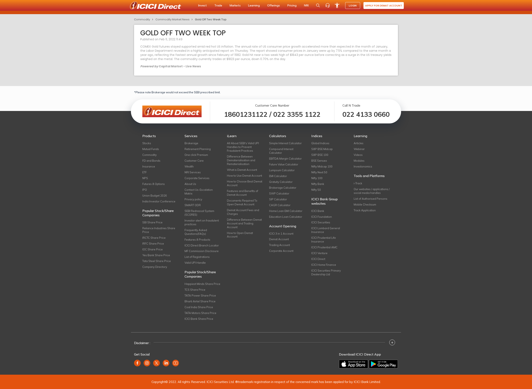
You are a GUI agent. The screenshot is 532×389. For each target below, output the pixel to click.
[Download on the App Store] (353, 364)
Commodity (142, 19)
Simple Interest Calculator (285, 143)
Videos (358, 154)
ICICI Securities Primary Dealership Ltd (326, 272)
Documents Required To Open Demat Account (242, 202)
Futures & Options (153, 184)
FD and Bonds (151, 160)
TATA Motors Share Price (200, 313)
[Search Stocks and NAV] (318, 5)
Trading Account (279, 245)
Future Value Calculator (283, 164)
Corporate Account (281, 250)
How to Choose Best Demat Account (244, 183)
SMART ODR (193, 205)
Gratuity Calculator (281, 181)
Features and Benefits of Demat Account (242, 192)
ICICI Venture (319, 253)
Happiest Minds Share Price (202, 284)
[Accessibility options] (337, 5)
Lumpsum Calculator (282, 170)
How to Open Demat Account (240, 234)
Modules (359, 160)
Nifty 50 (316, 189)
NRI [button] (306, 5)
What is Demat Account (242, 169)
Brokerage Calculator (282, 187)
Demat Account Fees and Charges (243, 211)
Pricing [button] (292, 5)
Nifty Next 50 (319, 172)
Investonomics (363, 166)
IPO (144, 189)
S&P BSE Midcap (322, 149)
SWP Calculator (279, 193)
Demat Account (279, 239)
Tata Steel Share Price (156, 261)
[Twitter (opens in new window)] (156, 363)
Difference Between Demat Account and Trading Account (244, 223)
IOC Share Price (152, 249)
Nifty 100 (317, 178)
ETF (144, 172)
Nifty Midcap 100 (321, 166)
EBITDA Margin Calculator (285, 158)
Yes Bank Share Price (156, 255)
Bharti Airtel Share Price (200, 301)
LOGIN (353, 5)
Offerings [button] (273, 5)
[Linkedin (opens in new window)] (166, 363)
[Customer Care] (327, 5)
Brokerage (191, 143)
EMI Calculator (278, 176)
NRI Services (193, 172)
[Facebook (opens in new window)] (137, 363)
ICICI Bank (317, 211)
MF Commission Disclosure (202, 251)
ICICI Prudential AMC (324, 247)
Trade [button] (218, 5)
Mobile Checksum (365, 204)
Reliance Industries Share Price (158, 230)
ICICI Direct (318, 259)
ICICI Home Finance (323, 264)
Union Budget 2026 (154, 195)
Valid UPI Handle (195, 262)
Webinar (359, 149)
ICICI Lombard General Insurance (325, 230)
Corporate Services (197, 178)
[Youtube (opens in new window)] (175, 363)
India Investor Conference (158, 201)
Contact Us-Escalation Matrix (199, 191)
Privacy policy (193, 199)
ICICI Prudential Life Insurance (323, 239)
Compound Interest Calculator (281, 150)
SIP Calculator (278, 199)
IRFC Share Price (153, 243)
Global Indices (320, 143)
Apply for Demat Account (383, 5)
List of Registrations (197, 257)
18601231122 (245, 114)
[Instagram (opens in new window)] (147, 363)
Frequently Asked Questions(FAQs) (196, 231)
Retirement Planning (198, 149)
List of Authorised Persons (370, 198)
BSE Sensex (319, 160)
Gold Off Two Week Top (211, 19)
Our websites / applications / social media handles (372, 190)
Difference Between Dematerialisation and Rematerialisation (241, 160)
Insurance (148, 166)
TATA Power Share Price (200, 295)
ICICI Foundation (321, 216)
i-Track (358, 183)
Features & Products (197, 239)
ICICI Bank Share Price (199, 318)
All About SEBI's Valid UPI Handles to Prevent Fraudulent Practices (243, 147)
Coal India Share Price (199, 307)
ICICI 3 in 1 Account (281, 233)
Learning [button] (254, 5)
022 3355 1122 (296, 114)
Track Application (365, 210)
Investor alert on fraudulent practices (202, 222)
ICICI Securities (320, 222)
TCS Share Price (195, 289)
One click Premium (196, 154)
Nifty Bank (317, 184)
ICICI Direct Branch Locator (202, 245)
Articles (358, 143)
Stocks (146, 143)
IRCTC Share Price (154, 237)
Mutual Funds (150, 149)
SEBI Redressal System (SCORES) (199, 212)
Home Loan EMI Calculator (285, 211)
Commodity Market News (172, 19)
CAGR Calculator (280, 205)
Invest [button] (202, 5)
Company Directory (154, 266)
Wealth (189, 166)
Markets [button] (235, 5)
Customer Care (194, 160)
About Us (190, 184)
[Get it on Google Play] (383, 364)
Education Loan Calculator (285, 216)
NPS (145, 178)
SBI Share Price (152, 222)
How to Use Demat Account (244, 175)
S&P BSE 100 (319, 154)
